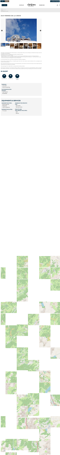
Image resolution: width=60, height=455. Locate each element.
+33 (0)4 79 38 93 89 (55, 1)
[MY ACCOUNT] (57, 5)
